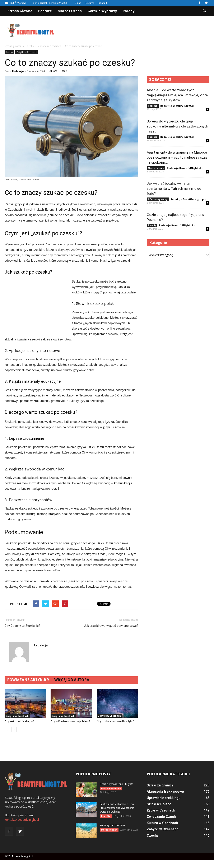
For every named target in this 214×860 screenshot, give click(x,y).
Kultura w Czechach (162, 823)
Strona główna (20, 11)
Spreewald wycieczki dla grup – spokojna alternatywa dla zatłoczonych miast (177, 126)
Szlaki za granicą (160, 785)
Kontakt (102, 2)
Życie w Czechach (161, 810)
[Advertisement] (133, 30)
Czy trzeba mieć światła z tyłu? (115, 721)
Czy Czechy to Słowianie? (22, 626)
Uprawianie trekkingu (163, 798)
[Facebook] (199, 3)
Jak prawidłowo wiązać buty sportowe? (111, 626)
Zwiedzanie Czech (161, 817)
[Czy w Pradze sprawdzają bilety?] (71, 703)
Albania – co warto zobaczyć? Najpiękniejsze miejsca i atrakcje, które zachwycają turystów (177, 95)
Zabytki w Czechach (26, 52)
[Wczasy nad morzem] (86, 830)
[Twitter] (206, 3)
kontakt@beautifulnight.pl (22, 820)
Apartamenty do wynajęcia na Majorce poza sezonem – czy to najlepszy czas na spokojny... (177, 157)
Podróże (45, 11)
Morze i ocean (70, 11)
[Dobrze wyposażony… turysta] (86, 789)
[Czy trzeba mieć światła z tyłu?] (117, 703)
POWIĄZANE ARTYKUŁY (28, 679)
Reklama (89, 2)
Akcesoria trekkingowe (165, 792)
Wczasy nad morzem (112, 825)
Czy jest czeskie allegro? (19, 721)
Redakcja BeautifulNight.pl (177, 105)
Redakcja (18, 71)
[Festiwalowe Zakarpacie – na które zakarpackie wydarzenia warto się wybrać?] (86, 809)
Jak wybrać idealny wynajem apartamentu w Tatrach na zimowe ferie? (174, 188)
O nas (78, 2)
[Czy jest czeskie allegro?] (25, 703)
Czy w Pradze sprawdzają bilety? (70, 721)
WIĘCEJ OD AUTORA (71, 679)
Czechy (9, 52)
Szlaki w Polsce (159, 804)
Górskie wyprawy (102, 11)
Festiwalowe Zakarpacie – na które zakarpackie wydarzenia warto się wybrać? (117, 808)
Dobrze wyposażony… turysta (116, 784)
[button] (204, 11)
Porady (128, 11)
